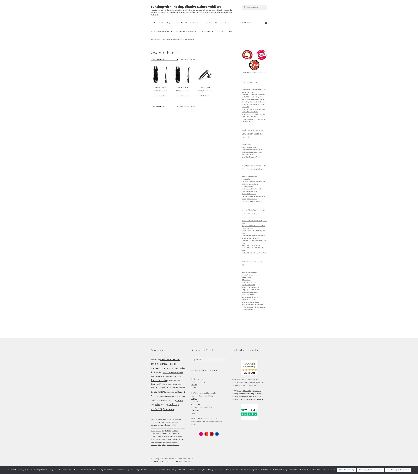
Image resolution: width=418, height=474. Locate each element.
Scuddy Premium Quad (249, 199)
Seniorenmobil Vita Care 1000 (252, 152)
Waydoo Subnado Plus (249, 177)
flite (163, 431)
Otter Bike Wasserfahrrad (250, 302)
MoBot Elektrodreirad (249, 194)
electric (168, 422)
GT (160, 433)
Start (153, 23)
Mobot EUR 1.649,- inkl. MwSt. (252, 245)
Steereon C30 (246, 277)
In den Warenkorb (160, 96)
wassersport (175, 442)
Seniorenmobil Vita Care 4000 (252, 150)
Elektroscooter (159, 380)
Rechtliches (209, 23)
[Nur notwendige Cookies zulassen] (415, 470)
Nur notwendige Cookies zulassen (398, 470)
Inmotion (164, 433)
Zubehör (156, 409)
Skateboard (168, 396)
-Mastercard (195, 410)
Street (183, 396)
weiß (153, 404)
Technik (223, 23)
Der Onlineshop (164, 23)
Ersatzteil (155, 384)
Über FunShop (205, 31)
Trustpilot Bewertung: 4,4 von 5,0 (250, 399)
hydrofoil (162, 387)
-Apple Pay (195, 401)
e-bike (169, 419)
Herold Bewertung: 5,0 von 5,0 (249, 396)
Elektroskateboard (173, 381)
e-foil (173, 419)
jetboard (170, 433)
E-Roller (182, 368)
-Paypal (194, 387)
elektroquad (170, 428)
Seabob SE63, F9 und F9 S (250, 287)
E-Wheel (165, 373)
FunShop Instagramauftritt (186, 31)
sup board (168, 439)
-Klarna (194, 385)
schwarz (180, 391)
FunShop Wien (155, 433)
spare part (177, 396)
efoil (158, 422)
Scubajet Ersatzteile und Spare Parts (254, 253)
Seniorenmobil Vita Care (250, 292)
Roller (172, 392)
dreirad (165, 419)
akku (152, 419)
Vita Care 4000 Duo (248, 155)
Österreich (168, 409)
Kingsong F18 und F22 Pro (250, 290)
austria (164, 359)
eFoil (170, 373)
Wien (157, 404)
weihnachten (154, 445)
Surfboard (155, 400)
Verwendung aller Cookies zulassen (370, 470)
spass (163, 439)
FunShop (155, 387)
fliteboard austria (177, 384)
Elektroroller (176, 376)
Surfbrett (163, 401)
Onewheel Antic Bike (248, 300)
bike (155, 419)
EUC (161, 384)
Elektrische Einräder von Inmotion (253, 181)
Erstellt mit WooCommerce (179, 461)
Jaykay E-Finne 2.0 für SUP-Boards (253, 307)
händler (167, 387)
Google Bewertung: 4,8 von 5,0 (249, 391)
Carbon (160, 419)
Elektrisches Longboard (164, 376)
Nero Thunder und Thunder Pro (252, 304)
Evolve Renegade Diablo (250, 184)
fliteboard (168, 431)
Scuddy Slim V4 (247, 145)
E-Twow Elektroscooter (249, 191)
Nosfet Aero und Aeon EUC (250, 297)
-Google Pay (195, 404)
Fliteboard (169, 384)
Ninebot (167, 392)
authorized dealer (168, 363)
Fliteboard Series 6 (248, 186)
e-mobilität (178, 419)
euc (175, 428)
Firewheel (158, 431)
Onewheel (166, 436)
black (176, 368)
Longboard (181, 388)
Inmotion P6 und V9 (248, 285)
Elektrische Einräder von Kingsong (253, 196)
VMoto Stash (246, 280)
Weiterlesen (205, 96)
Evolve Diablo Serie (248, 295)
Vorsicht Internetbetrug (160, 31)
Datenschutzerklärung (159, 461)
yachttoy (164, 445)
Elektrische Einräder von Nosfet (252, 201)
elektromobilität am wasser (158, 428)
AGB (230, 31)
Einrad (163, 422)
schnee (175, 436)
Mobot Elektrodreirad (249, 147)
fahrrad (183, 428)
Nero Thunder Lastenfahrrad (251, 157)
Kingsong (176, 434)
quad (171, 436)
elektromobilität (170, 425)
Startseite (157, 39)
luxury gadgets (158, 391)
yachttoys (173, 404)
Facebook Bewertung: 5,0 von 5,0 (250, 393)
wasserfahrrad (158, 442)
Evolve (165, 384)
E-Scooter (157, 372)
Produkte (180, 23)
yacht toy (164, 404)
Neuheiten (194, 23)
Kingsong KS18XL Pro (249, 282)
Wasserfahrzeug (167, 442)
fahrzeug (153, 431)
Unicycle (172, 400)
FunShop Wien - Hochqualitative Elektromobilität (186, 6)
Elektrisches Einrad (157, 425)
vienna (179, 400)
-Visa (193, 413)
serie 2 (152, 439)
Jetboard (175, 388)
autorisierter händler (162, 368)
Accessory (155, 359)
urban (152, 442)
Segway (162, 396)
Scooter (155, 396)
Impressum (221, 31)
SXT (167, 401)
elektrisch (174, 422)
